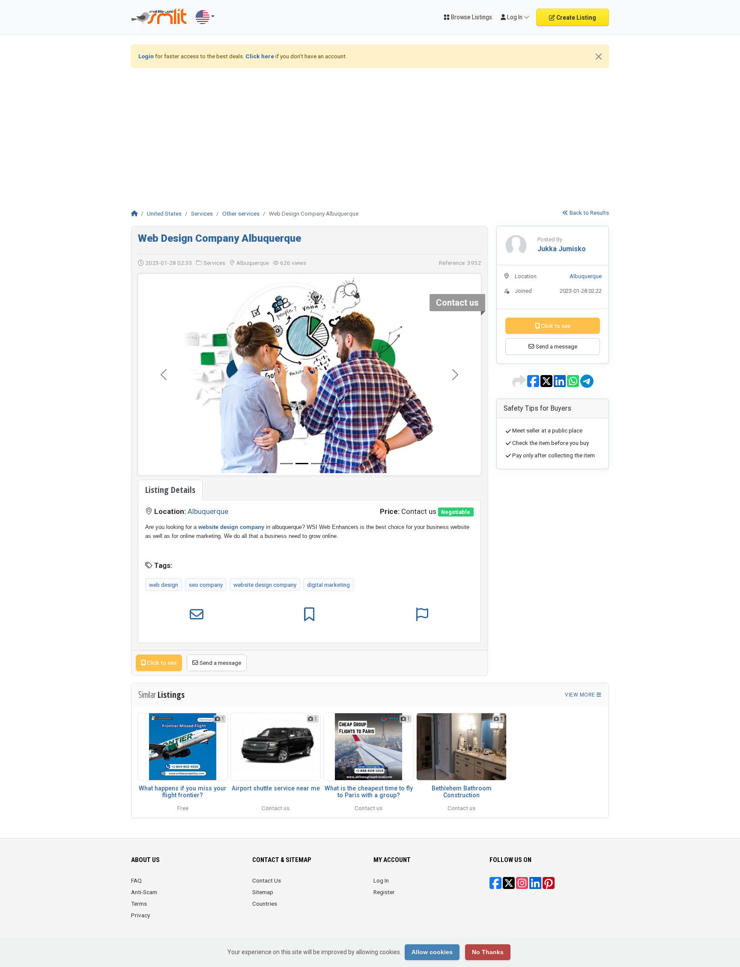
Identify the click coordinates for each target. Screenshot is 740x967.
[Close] (599, 56)
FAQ (136, 880)
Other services (241, 213)
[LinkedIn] (535, 886)
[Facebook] (495, 886)
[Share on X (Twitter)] (547, 384)
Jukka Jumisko (561, 249)
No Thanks (488, 952)
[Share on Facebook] (533, 384)
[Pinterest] (549, 886)
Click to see (161, 662)
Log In (381, 880)
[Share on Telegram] (587, 384)
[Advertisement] (370, 135)
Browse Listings (471, 17)
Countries (264, 903)
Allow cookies (432, 952)
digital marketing (328, 584)
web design (163, 584)
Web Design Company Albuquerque (219, 238)
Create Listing (575, 17)
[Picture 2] (317, 463)
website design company (264, 584)
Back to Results (588, 212)
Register (384, 892)
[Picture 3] (332, 463)
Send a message (219, 662)
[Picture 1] (301, 463)
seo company (206, 584)
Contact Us (266, 880)
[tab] (170, 490)
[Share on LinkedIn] (560, 384)
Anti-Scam (144, 892)
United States (164, 213)
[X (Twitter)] (509, 886)
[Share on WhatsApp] (573, 384)
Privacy (140, 915)
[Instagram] (522, 886)
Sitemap (262, 892)
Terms (139, 903)
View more (581, 695)
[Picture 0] (286, 463)
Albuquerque (208, 511)
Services (202, 213)
